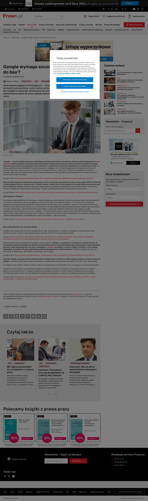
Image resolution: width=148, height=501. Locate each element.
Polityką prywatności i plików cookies (69, 73)
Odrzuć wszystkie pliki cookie (74, 86)
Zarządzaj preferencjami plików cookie (75, 91)
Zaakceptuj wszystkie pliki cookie (75, 80)
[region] (75, 74)
